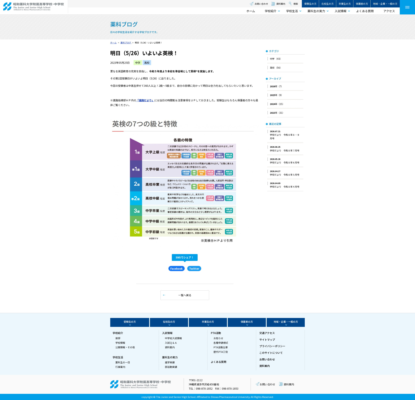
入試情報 (340, 11)
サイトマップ (267, 339)
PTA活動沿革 (220, 347)
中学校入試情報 (173, 338)
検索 (295, 3)
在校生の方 (327, 3)
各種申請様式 (220, 342)
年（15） (277, 104)
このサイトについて (271, 353)
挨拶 (117, 338)
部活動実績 (171, 367)
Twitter (194, 268)
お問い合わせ (261, 3)
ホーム (250, 11)
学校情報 (120, 342)
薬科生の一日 (122, 362)
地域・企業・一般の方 (385, 3)
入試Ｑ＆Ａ (171, 342)
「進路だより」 (145, 100)
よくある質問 (365, 11)
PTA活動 (216, 333)
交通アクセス (267, 333)
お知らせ (218, 338)
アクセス (389, 11)
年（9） (276, 95)
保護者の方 (362, 3)
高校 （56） (276, 67)
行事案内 (120, 367)
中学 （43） (276, 58)
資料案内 (280, 3)
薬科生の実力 (316, 11)
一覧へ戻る (184, 295)
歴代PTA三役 (220, 351)
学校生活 (292, 11)
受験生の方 (310, 3)
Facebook (176, 268)
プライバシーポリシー (272, 346)
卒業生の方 (345, 3)
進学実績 (170, 362)
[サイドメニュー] (407, 7)
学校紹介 (270, 11)
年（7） (276, 86)
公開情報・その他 (125, 347)
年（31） (277, 112)
